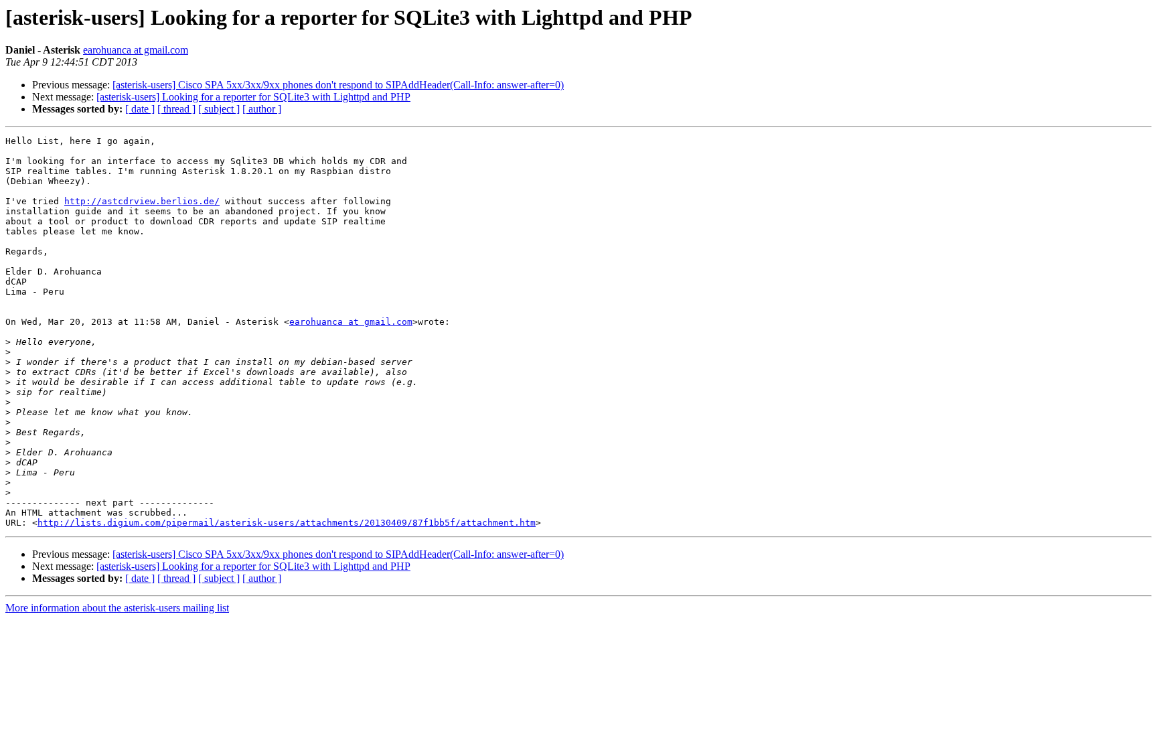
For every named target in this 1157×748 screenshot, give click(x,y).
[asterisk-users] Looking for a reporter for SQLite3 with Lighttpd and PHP (253, 96)
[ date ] (140, 109)
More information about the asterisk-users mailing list (117, 607)
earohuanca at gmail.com (135, 50)
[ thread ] (176, 109)
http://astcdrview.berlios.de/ (142, 201)
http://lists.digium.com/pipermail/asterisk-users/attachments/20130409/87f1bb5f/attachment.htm (286, 523)
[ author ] (261, 109)
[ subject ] (219, 109)
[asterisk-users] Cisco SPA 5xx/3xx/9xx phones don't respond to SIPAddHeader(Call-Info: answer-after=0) (338, 84)
